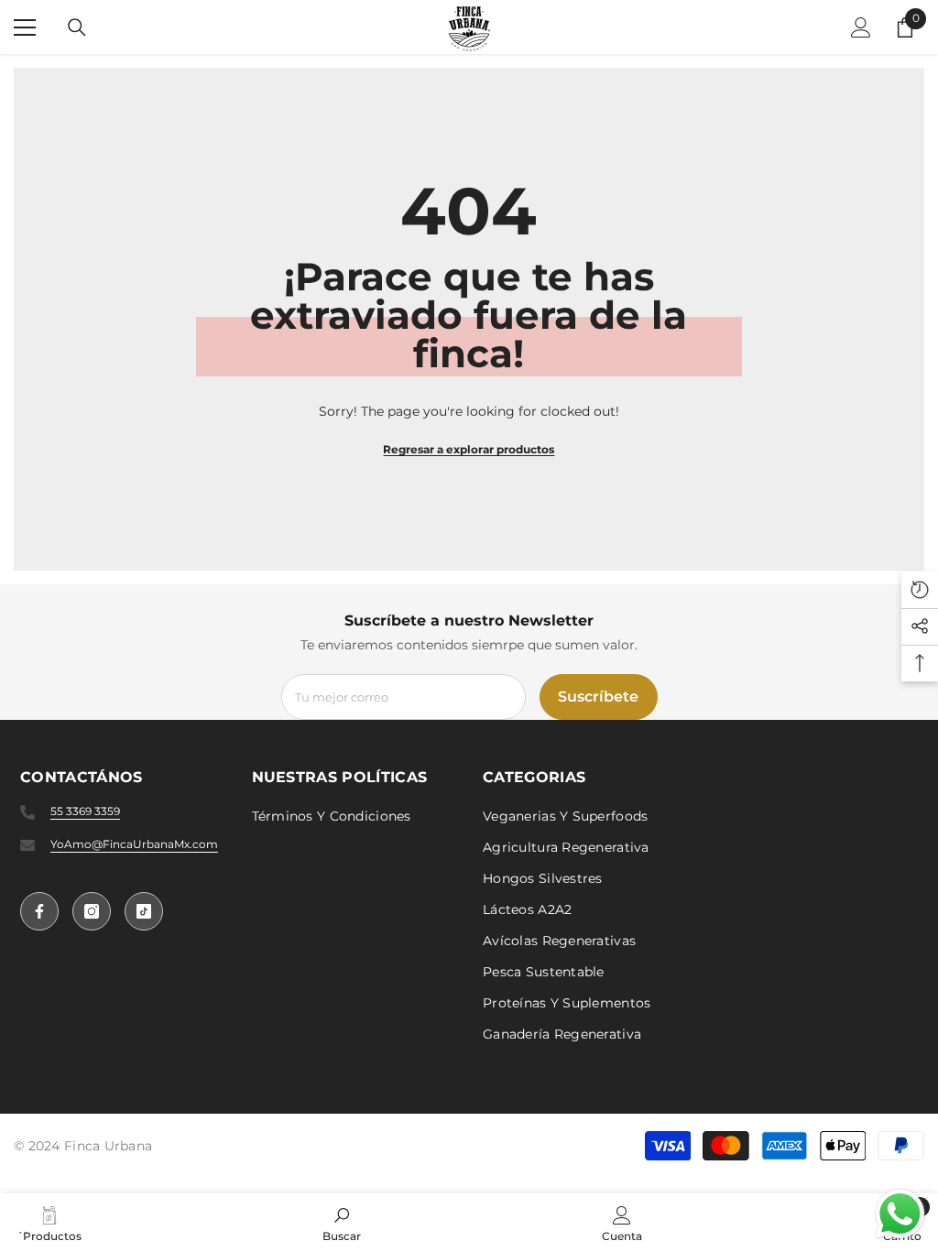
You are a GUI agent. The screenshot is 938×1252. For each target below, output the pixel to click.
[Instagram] (91, 911)
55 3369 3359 (85, 811)
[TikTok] (144, 911)
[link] (342, 1222)
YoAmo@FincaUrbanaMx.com (134, 844)
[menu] (25, 27)
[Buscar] (77, 27)
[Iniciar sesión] (861, 27)
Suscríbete (598, 696)
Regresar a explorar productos (468, 449)
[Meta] (39, 911)
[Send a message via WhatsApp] (900, 1214)
